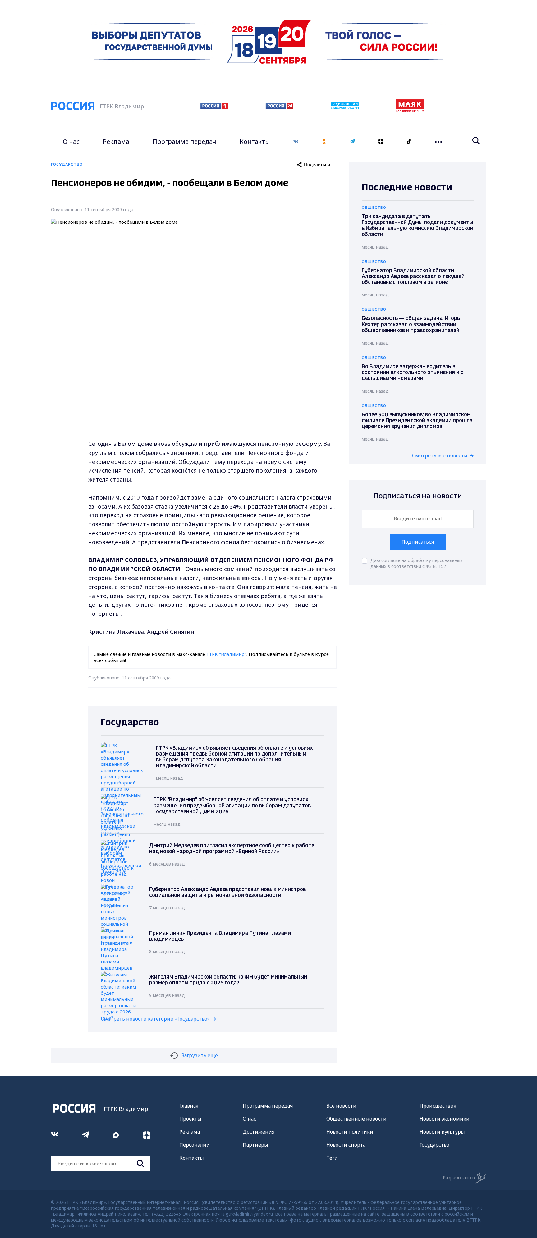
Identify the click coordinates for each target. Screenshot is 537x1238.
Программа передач (184, 141)
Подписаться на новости (418, 496)
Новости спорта (345, 1144)
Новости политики (349, 1131)
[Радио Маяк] (410, 110)
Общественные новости (356, 1118)
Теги (332, 1157)
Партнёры (255, 1144)
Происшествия (438, 1105)
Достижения (258, 1131)
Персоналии (194, 1144)
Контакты (255, 141)
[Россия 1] (214, 107)
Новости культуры (442, 1131)
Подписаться (418, 541)
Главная (188, 1105)
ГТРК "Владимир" (226, 654)
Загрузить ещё (199, 1055)
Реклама (116, 141)
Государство (434, 1144)
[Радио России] (345, 107)
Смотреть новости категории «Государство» (155, 1018)
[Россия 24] (279, 107)
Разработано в (459, 1178)
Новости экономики (445, 1118)
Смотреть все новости (439, 455)
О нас (71, 141)
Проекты (190, 1118)
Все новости (341, 1105)
